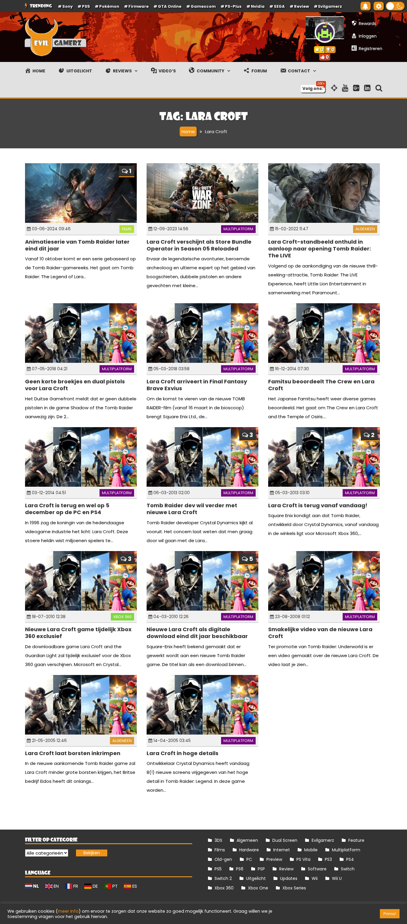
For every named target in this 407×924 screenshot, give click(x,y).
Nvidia (258, 6)
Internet (281, 850)
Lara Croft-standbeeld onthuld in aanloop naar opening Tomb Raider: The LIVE (319, 248)
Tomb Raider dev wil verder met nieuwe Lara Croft (192, 509)
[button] (395, 6)
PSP (261, 869)
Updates (288, 878)
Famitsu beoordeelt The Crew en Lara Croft (321, 385)
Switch (348, 869)
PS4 (350, 859)
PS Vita (303, 859)
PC (249, 859)
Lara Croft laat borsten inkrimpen (72, 753)
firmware (138, 6)
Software (317, 869)
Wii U (337, 878)
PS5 (86, 6)
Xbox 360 (122, 617)
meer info (68, 911)
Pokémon (109, 6)
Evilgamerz (330, 6)
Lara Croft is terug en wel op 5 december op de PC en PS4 (67, 509)
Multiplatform (238, 229)
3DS (218, 840)
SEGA (279, 6)
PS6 (239, 869)
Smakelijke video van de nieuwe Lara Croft (320, 633)
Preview (274, 859)
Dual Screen (284, 840)
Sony (67, 6)
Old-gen (223, 859)
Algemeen (365, 229)
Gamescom (203, 6)
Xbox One (258, 888)
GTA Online (169, 6)
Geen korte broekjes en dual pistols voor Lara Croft (75, 385)
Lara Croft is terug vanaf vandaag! (317, 505)
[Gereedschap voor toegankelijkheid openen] (379, 6)
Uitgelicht (256, 878)
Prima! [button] (389, 914)
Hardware (249, 850)
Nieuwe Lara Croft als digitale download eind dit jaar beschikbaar (197, 633)
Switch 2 (223, 878)
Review (286, 869)
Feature (356, 840)
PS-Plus (233, 6)
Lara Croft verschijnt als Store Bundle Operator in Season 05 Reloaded (199, 245)
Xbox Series (294, 888)
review (301, 6)
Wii (315, 878)
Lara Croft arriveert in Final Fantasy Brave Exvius (197, 385)
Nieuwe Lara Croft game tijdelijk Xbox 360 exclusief (78, 633)
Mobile (311, 850)
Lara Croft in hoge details (182, 753)
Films (127, 229)
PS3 (328, 859)
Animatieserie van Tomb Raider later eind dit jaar (77, 245)
